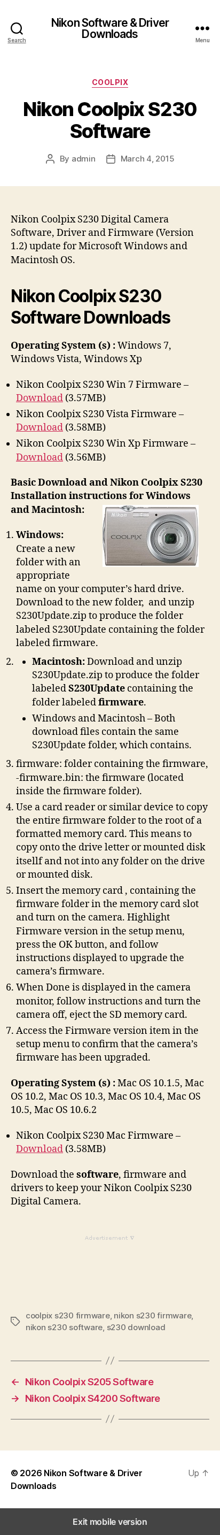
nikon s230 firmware (152, 1315)
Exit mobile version (110, 1521)
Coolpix (110, 82)
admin (84, 159)
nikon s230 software (64, 1327)
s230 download (136, 1327)
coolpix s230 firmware (68, 1315)
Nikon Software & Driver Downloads (110, 28)
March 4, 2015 (148, 159)
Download (39, 398)
